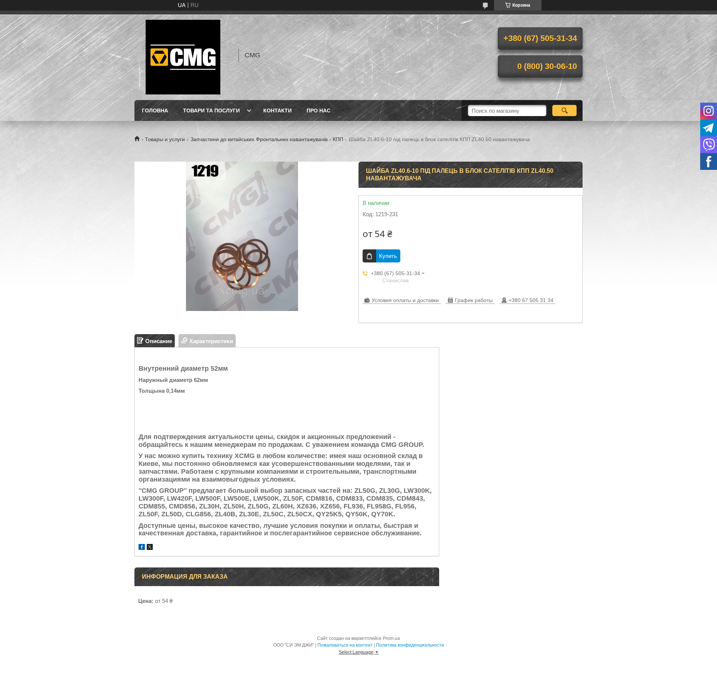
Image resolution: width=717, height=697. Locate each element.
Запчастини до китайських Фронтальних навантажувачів (259, 139)
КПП (338, 139)
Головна (155, 110)
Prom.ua (391, 638)
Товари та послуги (211, 110)
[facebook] (142, 548)
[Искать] (564, 110)
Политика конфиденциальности (410, 645)
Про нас (318, 110)
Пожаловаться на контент (345, 645)
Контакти (277, 110)
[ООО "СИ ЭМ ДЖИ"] (183, 55)
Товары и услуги (165, 139)
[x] (150, 548)
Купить (388, 256)
